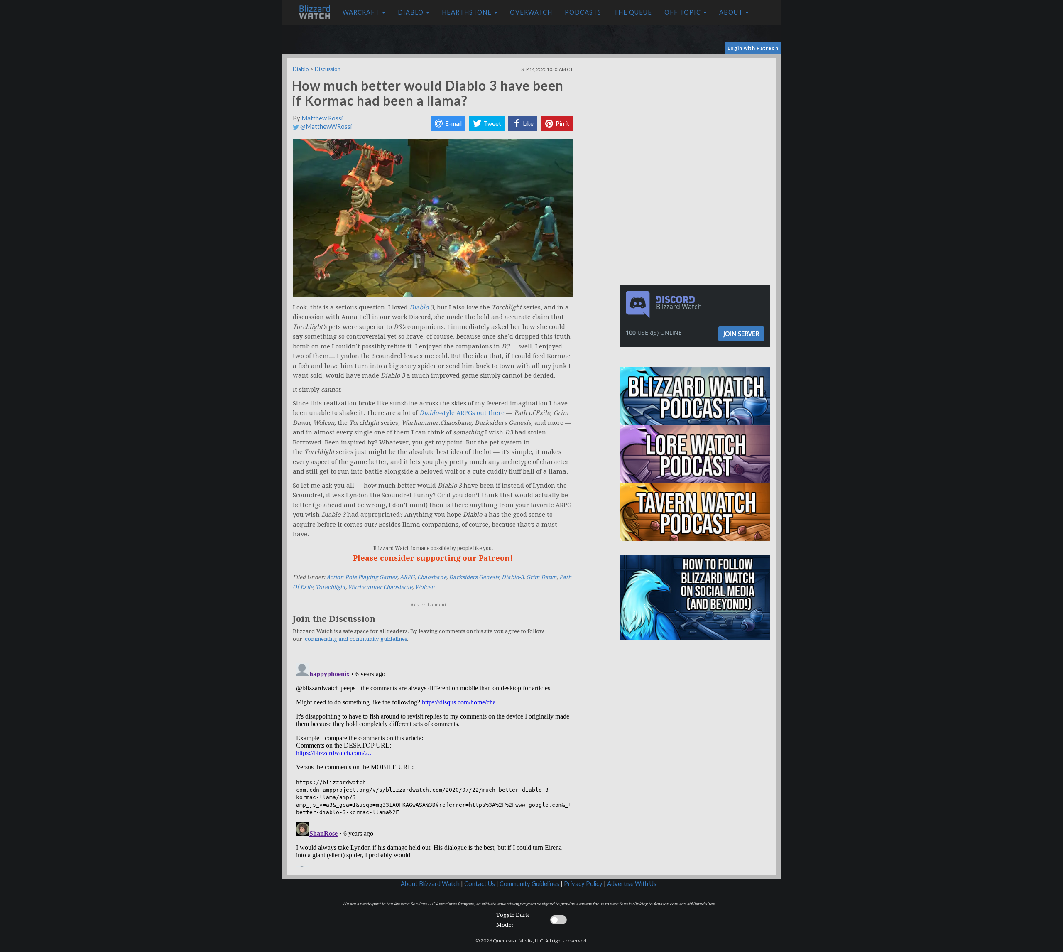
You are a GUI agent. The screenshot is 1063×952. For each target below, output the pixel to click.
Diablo (411, 12)
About (732, 12)
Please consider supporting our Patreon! (433, 558)
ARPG (407, 577)
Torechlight (330, 587)
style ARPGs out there (462, 413)
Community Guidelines (529, 883)
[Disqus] (433, 763)
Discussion (327, 69)
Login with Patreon (753, 48)
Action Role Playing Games (361, 577)
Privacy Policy (583, 883)
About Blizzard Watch (430, 883)
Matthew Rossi (322, 118)
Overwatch (531, 12)
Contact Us (479, 883)
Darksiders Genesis (474, 577)
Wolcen (425, 587)
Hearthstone (467, 12)
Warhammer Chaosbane (380, 587)
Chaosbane (431, 577)
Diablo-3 (513, 577)
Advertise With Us (631, 883)
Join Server (741, 333)
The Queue (633, 12)
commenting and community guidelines (356, 639)
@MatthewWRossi (325, 126)
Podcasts (583, 12)
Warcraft (362, 12)
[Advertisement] (696, 116)
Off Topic (683, 12)
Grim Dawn (541, 577)
